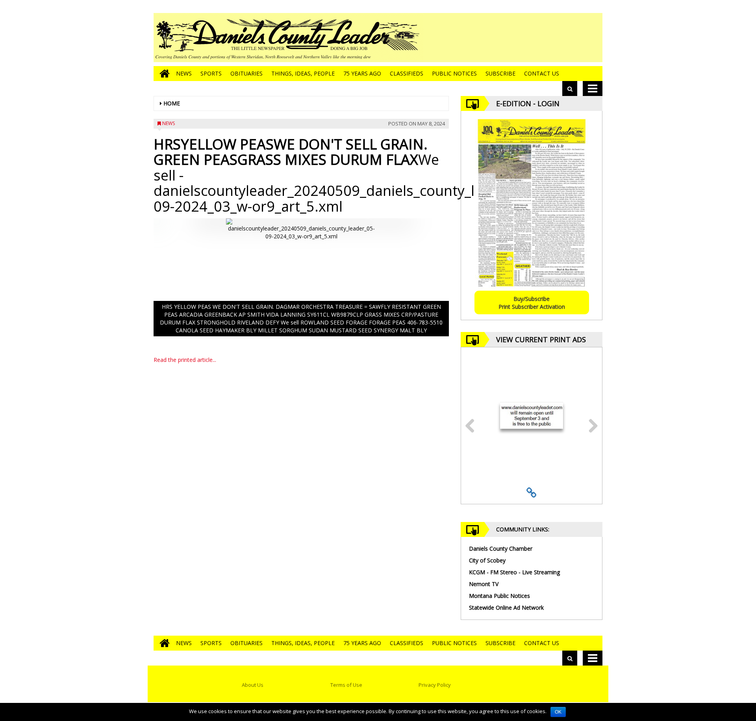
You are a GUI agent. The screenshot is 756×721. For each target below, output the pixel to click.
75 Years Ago (362, 73)
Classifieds (406, 73)
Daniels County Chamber (500, 548)
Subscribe (500, 73)
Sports (211, 73)
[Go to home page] (163, 73)
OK (558, 712)
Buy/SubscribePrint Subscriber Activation (531, 302)
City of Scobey (487, 560)
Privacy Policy (435, 684)
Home (171, 103)
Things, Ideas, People (303, 73)
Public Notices (454, 73)
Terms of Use (346, 684)
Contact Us (541, 73)
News (184, 73)
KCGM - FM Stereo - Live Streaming (514, 572)
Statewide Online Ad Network (506, 607)
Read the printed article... (185, 359)
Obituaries (246, 73)
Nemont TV (483, 584)
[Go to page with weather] (543, 37)
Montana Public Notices (499, 595)
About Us (252, 684)
